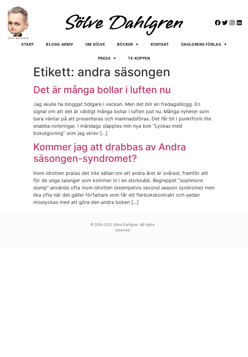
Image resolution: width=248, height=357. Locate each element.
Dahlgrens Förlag (201, 44)
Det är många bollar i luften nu (102, 90)
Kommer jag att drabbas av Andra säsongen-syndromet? (109, 152)
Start (27, 44)
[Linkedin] (239, 22)
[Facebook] (217, 22)
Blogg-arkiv (59, 44)
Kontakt (160, 44)
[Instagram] (232, 22)
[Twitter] (225, 22)
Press (104, 58)
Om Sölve (95, 44)
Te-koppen (139, 58)
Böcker (125, 44)
